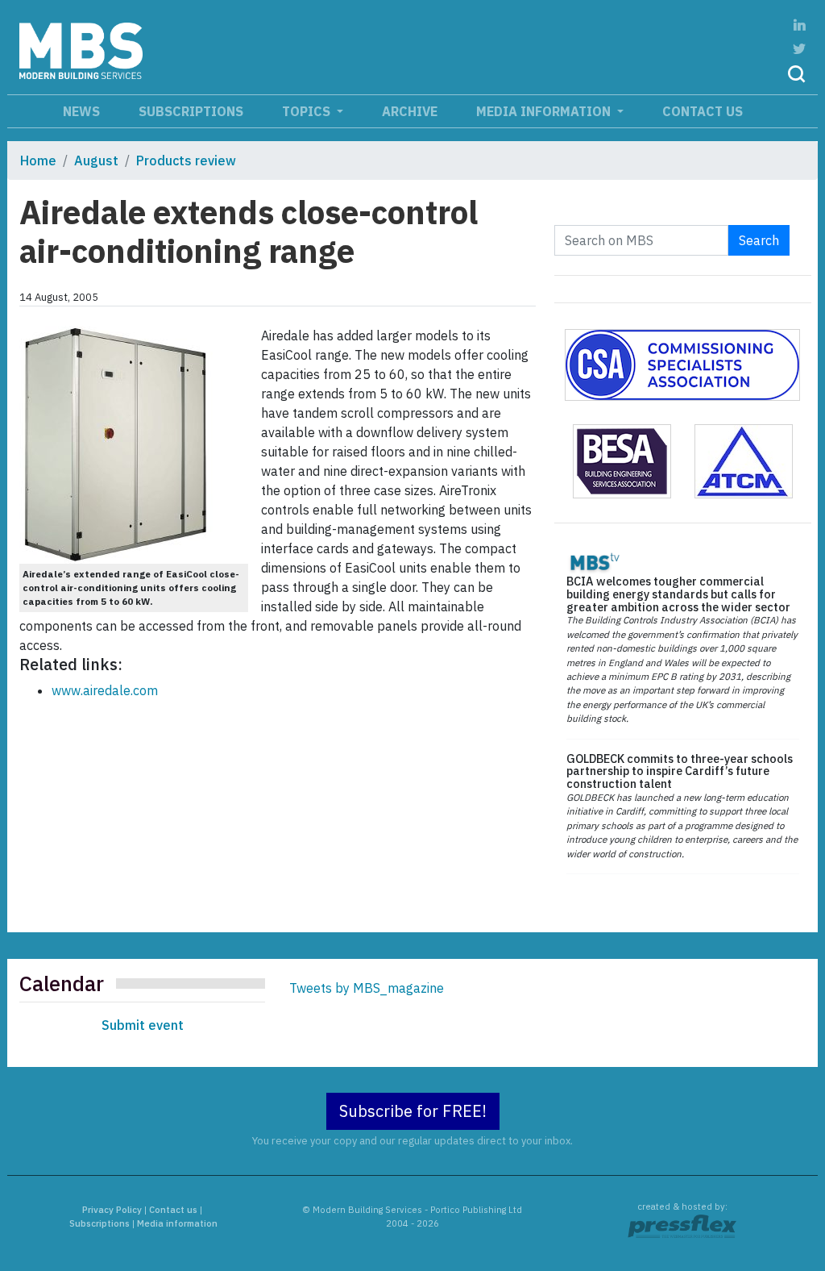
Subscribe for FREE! (413, 1111)
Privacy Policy (112, 1209)
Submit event (143, 1025)
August (96, 160)
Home (38, 160)
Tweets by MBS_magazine (366, 988)
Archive (409, 111)
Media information (545, 111)
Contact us (702, 111)
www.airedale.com (105, 690)
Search (759, 240)
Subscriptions (191, 111)
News (81, 111)
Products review (186, 160)
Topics (308, 111)
